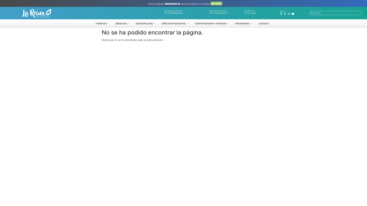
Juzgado (263, 23)
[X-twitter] (285, 14)
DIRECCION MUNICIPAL (174, 23)
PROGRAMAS (242, 23)
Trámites (101, 23)
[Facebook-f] (281, 14)
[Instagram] (289, 14)
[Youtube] (293, 14)
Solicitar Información (219, 11)
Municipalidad (144, 23)
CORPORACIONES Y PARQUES (211, 23)
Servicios (121, 23)
